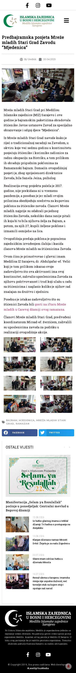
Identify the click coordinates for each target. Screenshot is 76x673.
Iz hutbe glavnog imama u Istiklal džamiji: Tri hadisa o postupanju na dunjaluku (51, 524)
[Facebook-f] (27, 5)
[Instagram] (38, 5)
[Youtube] (49, 5)
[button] (19, 432)
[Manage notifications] (68, 666)
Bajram (11, 420)
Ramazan (22, 423)
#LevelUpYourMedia (38, 668)
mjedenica (26, 420)
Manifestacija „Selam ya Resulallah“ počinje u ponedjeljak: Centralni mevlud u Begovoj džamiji (37, 506)
